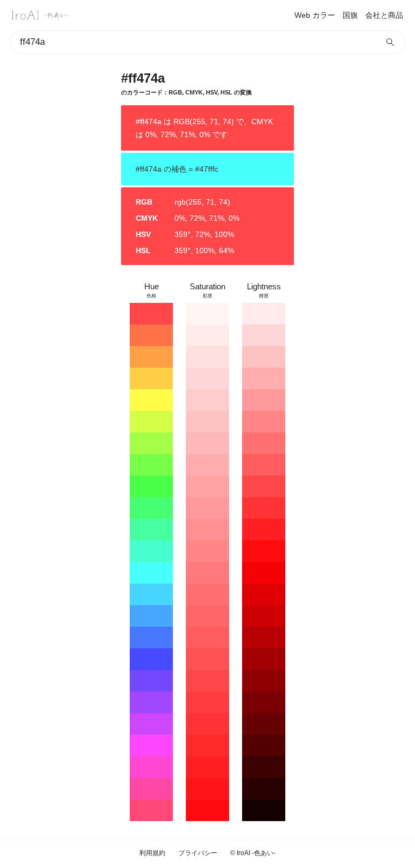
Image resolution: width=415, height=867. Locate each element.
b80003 (263, 637)
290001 (263, 789)
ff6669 (207, 616)
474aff (151, 659)
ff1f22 (207, 767)
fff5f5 (207, 313)
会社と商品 (384, 15)
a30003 (263, 659)
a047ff (151, 702)
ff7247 (151, 335)
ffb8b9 (207, 443)
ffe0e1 (207, 357)
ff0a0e (207, 810)
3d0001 (263, 767)
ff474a (151, 313)
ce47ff (151, 724)
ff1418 (207, 789)
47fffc (151, 573)
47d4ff (151, 594)
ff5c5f (207, 637)
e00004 (263, 594)
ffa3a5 (207, 486)
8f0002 (263, 681)
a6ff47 (151, 443)
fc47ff (151, 745)
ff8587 (207, 551)
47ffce (151, 551)
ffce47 (151, 378)
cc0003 (263, 616)
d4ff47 (151, 421)
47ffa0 (151, 529)
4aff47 (151, 486)
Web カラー (314, 15)
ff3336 (207, 724)
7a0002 (263, 702)
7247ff (151, 681)
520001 (263, 745)
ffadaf (207, 465)
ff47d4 (151, 767)
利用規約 (152, 853)
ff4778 (151, 810)
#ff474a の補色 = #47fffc (177, 169)
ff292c (207, 745)
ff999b (207, 508)
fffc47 (151, 400)
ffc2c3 (207, 421)
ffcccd (207, 400)
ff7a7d (207, 573)
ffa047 (151, 357)
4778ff (151, 637)
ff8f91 (207, 529)
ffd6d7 (207, 378)
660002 (263, 724)
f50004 (263, 573)
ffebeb (207, 335)
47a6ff (151, 616)
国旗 (350, 15)
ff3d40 (207, 702)
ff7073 (207, 594)
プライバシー (197, 853)
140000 (263, 810)
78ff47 (151, 465)
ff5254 (207, 659)
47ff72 (151, 508)
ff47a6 (151, 789)
